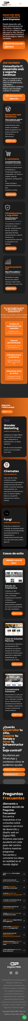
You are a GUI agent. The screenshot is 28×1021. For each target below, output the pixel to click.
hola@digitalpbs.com (11, 774)
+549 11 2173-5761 (10, 770)
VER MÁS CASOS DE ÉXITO (14, 561)
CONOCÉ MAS (10, 141)
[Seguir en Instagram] (10, 972)
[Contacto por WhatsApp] (24, 1017)
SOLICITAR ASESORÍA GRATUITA (14, 45)
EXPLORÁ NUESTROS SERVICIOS (14, 97)
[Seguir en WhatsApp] (17, 973)
